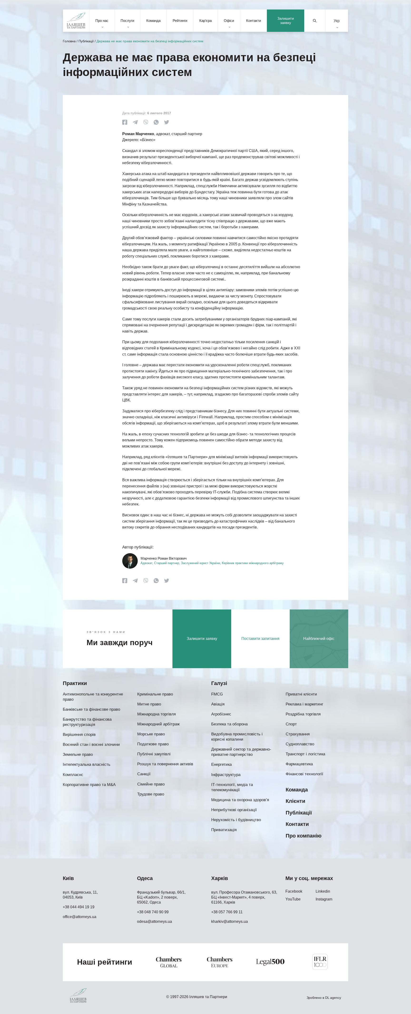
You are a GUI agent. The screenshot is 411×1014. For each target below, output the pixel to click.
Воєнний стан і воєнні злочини (91, 744)
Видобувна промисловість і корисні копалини (237, 737)
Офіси (229, 21)
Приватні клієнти (301, 694)
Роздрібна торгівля (303, 714)
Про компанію (304, 836)
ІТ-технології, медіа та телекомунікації (232, 787)
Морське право (151, 734)
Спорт (291, 724)
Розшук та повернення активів (165, 764)
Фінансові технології (304, 774)
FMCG (217, 694)
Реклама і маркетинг (304, 704)
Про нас (101, 21)
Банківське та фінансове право (91, 709)
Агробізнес (221, 714)
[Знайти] (314, 21)
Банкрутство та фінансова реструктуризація (87, 722)
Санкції (144, 774)
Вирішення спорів (79, 734)
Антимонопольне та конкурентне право (93, 697)
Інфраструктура (225, 774)
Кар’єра (205, 21)
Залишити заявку (285, 20)
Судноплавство (300, 744)
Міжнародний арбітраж (158, 724)
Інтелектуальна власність (86, 764)
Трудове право (150, 794)
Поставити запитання (260, 639)
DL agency (333, 998)
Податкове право (153, 744)
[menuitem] (336, 21)
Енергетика (221, 764)
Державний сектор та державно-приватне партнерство (241, 752)
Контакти (253, 21)
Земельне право (78, 754)
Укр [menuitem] (337, 21)
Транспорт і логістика (305, 754)
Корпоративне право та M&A (89, 784)
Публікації (86, 41)
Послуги (127, 21)
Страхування (298, 734)
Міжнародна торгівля (156, 714)
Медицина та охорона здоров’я (240, 800)
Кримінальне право (155, 694)
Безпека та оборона (229, 724)
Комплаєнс (73, 774)
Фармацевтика (299, 764)
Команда (153, 21)
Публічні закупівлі (154, 754)
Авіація (218, 704)
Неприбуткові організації (234, 810)
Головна (69, 41)
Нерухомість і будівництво (236, 820)
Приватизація (224, 830)
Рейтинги (180, 21)
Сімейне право (151, 784)
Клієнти (295, 801)
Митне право (149, 704)
